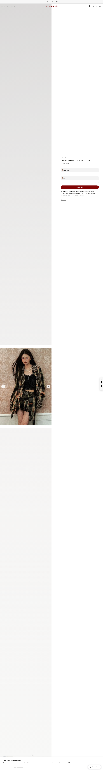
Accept (51, 767)
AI (100, 6)
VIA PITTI (63, 157)
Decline (83, 767)
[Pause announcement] (3, 1)
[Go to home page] (51, 6)
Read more (63, 200)
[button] (89, 6)
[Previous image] (3, 386)
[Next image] (48, 386)
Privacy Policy (68, 762)
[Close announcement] (100, 1)
